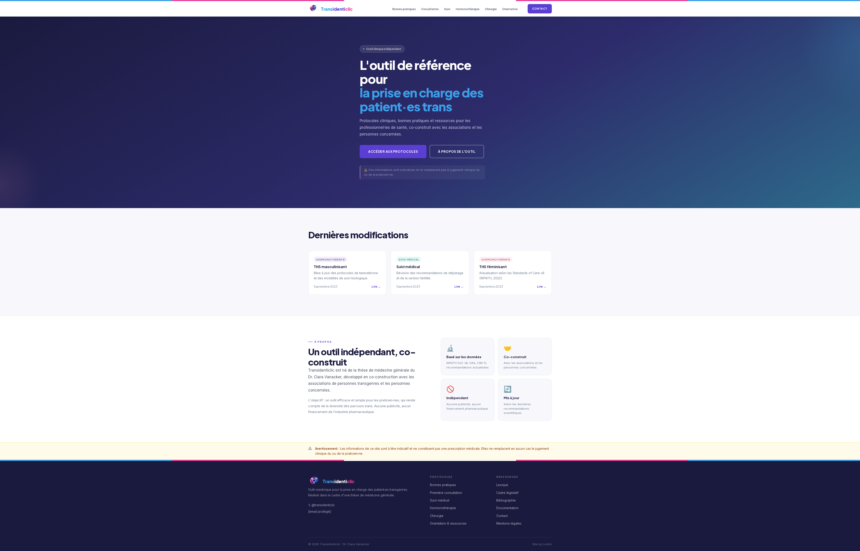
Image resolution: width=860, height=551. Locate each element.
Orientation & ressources (448, 523)
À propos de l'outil (456, 151)
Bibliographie (506, 500)
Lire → (376, 286)
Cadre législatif (507, 493)
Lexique (502, 485)
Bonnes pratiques (404, 9)
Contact (539, 8)
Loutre (547, 544)
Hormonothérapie (467, 9)
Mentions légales (508, 523)
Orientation (510, 9)
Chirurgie (491, 9)
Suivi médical (439, 500)
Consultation (430, 9)
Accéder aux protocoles (393, 151)
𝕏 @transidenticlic (321, 505)
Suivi (447, 9)
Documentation (507, 508)
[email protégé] (319, 511)
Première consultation (446, 493)
